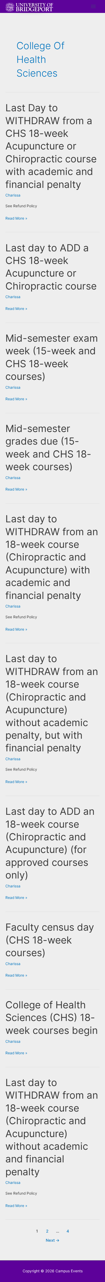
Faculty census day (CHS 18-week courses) (49, 940)
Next (53, 1240)
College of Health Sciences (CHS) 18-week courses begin (51, 1017)
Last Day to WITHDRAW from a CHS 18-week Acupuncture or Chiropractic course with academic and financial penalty (51, 146)
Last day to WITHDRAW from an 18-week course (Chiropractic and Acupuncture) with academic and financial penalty (51, 557)
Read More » (16, 219)
